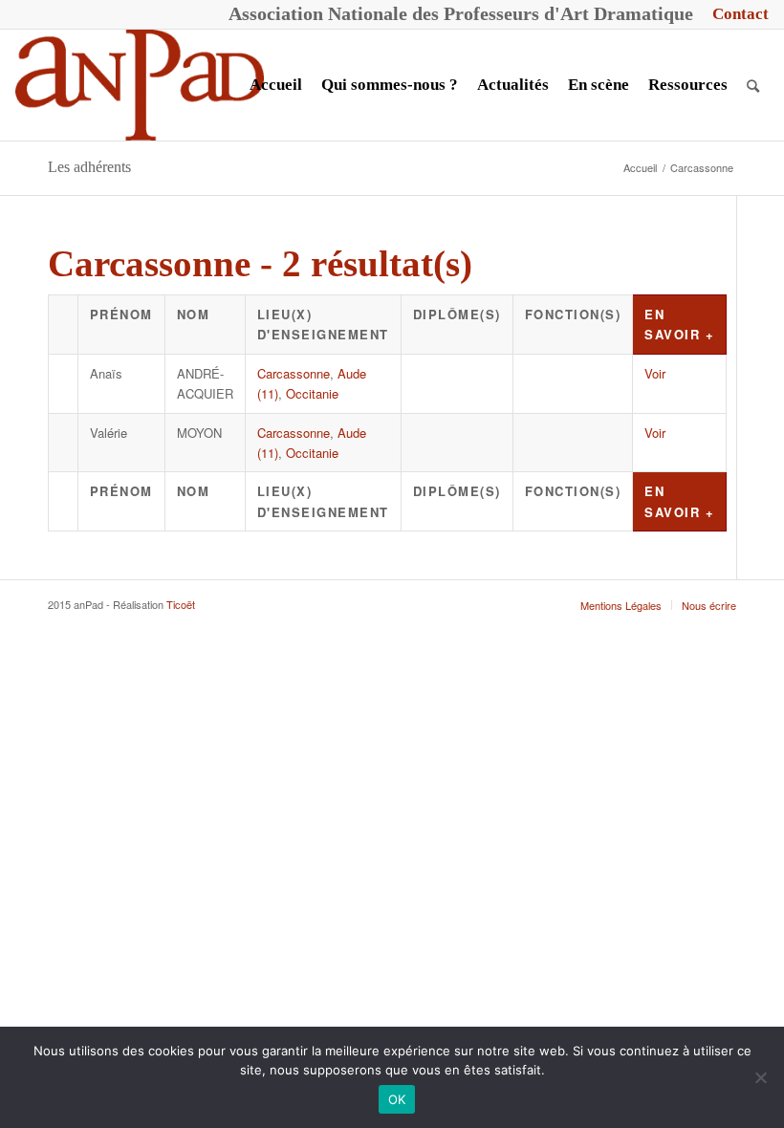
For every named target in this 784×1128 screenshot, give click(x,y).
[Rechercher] (753, 85)
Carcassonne (293, 373)
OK (397, 1099)
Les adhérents (89, 167)
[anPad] (139, 85)
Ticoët (180, 604)
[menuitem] (736, 14)
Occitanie (312, 393)
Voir (654, 373)
